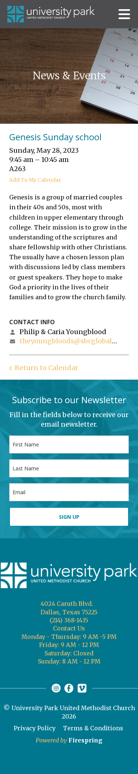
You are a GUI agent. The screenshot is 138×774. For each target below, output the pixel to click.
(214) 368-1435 (69, 620)
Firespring (85, 740)
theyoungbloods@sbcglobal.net (72, 341)
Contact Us (69, 628)
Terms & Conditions (93, 728)
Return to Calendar (46, 368)
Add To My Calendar (35, 180)
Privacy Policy (35, 728)
